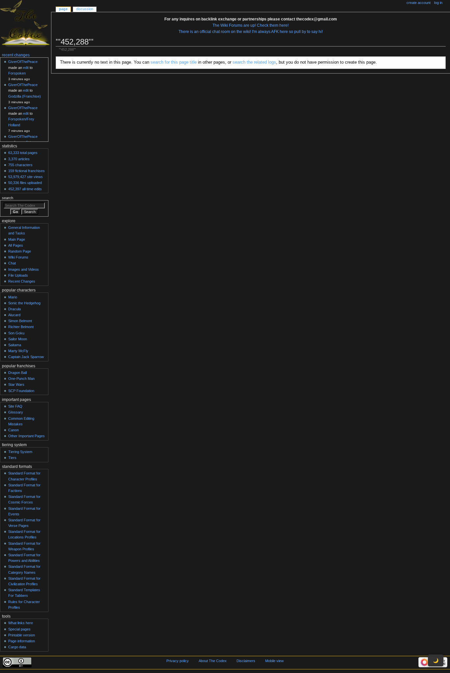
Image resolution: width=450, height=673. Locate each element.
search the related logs (254, 62)
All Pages (15, 245)
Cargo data (17, 647)
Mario (12, 297)
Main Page (16, 239)
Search (7, 198)
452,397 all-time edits (25, 189)
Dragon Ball (17, 373)
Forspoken (17, 73)
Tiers (12, 458)
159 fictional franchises (26, 171)
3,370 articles (19, 159)
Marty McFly (18, 351)
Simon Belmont (20, 321)
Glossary (15, 412)
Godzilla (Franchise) (24, 96)
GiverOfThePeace (23, 62)
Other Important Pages (26, 436)
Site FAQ (15, 406)
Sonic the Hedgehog (24, 303)
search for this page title (174, 62)
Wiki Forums (18, 257)
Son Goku (16, 333)
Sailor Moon (17, 339)
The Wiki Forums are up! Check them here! (250, 25)
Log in (438, 3)
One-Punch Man (21, 379)
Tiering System (20, 452)
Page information (21, 641)
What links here (20, 623)
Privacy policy (177, 661)
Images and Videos (23, 269)
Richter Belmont (21, 327)
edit (26, 68)
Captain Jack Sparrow (26, 357)
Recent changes (16, 55)
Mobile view (274, 661)
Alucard (14, 315)
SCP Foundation (21, 391)
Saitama (14, 345)
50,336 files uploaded (25, 183)
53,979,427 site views (25, 177)
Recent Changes (21, 281)
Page (63, 9)
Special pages (19, 629)
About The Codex (213, 661)
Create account (419, 3)
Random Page (19, 251)
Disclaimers (246, 661)
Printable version (21, 635)
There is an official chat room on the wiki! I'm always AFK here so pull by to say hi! (251, 31)
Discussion (84, 9)
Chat (12, 263)
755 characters (20, 165)
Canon (13, 430)
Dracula (14, 309)
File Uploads (18, 275)
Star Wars (16, 384)
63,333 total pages (23, 153)
